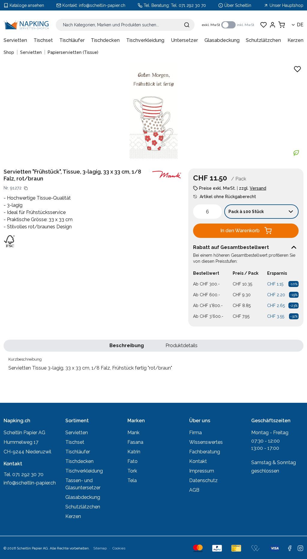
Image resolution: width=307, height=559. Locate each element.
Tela (132, 480)
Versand (258, 188)
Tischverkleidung (145, 40)
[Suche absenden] (186, 24)
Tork (132, 471)
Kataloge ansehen (27, 5)
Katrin (133, 452)
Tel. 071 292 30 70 (188, 5)
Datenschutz (203, 480)
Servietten (15, 40)
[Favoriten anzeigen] (263, 25)
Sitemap (100, 548)
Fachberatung (204, 452)
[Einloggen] (272, 25)
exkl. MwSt (211, 25)
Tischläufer (72, 40)
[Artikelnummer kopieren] (25, 188)
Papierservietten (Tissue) (73, 52)
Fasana (135, 442)
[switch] (228, 24)
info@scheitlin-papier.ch (102, 5)
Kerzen (295, 40)
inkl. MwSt (245, 25)
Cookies (118, 548)
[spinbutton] (207, 211)
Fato (132, 461)
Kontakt (198, 461)
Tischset (43, 40)
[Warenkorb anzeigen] (281, 25)
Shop (9, 52)
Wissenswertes (206, 442)
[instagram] (300, 548)
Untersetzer (184, 40)
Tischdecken (105, 40)
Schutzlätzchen (263, 40)
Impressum (201, 471)
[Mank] (166, 174)
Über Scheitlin (237, 5)
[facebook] (290, 548)
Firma (195, 432)
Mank (133, 432)
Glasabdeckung (222, 40)
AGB (194, 490)
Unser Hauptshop (286, 5)
